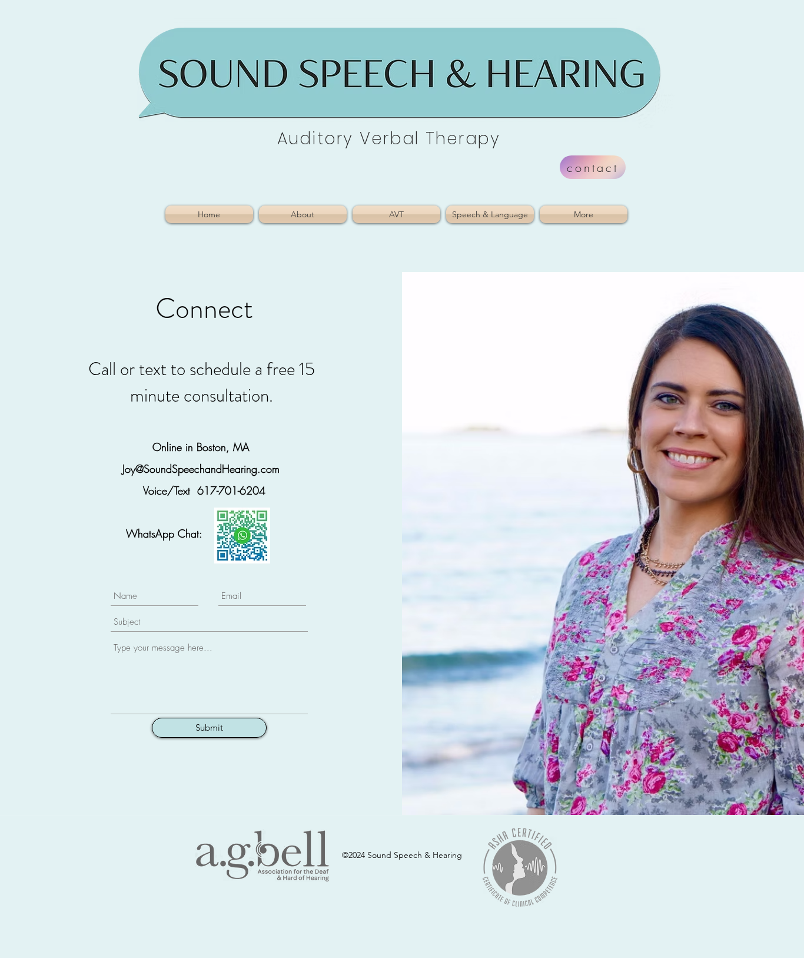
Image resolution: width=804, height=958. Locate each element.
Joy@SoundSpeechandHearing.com (201, 469)
